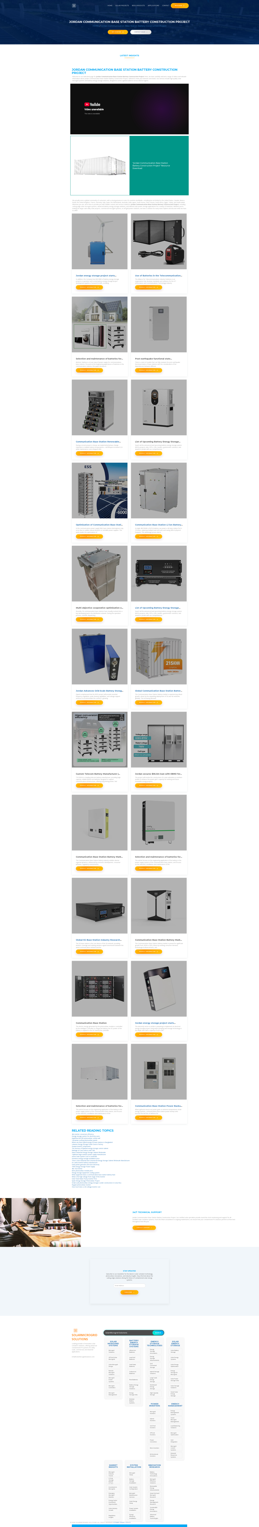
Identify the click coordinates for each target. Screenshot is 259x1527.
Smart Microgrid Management (175, 1419)
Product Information (88, 287)
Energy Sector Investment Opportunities (113, 1502)
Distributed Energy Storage (153, 1387)
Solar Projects (122, 5)
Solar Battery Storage (175, 1351)
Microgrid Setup (132, 1474)
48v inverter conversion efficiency (83, 1134)
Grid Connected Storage (153, 1365)
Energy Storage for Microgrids (174, 1372)
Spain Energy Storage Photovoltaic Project (86, 1181)
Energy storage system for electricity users (86, 1136)
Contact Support (143, 1227)
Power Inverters (154, 1405)
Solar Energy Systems (174, 1358)
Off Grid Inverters (153, 1434)
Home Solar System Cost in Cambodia (84, 1156)
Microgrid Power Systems (111, 1379)
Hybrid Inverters (153, 1420)
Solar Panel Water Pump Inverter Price (84, 1179)
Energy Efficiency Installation (132, 1516)
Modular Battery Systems (132, 1401)
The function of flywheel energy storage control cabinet (90, 1148)
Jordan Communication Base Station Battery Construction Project (134, 26)
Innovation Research (154, 1466)
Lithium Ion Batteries (132, 1351)
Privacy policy (125, 1522)
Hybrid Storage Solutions (154, 1372)
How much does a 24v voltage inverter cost (86, 1187)
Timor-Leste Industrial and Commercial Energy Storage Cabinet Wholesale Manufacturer (101, 1160)
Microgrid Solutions (111, 1351)
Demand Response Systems (174, 1455)
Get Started (117, 32)
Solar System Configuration (133, 1488)
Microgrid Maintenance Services (133, 1495)
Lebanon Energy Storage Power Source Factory (87, 1144)
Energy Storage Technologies (154, 1344)
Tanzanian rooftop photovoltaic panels (84, 1140)
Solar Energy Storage (175, 1344)
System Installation (134, 1466)
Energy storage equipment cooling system (85, 1173)
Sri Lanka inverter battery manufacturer (85, 1163)
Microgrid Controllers (112, 1387)
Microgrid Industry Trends (111, 1474)
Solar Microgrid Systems (113, 1344)
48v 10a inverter (77, 1169)
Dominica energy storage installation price (85, 1158)
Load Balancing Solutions (175, 1427)
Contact (165, 5)
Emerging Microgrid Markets (111, 1495)
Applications (153, 5)
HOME (96, 26)
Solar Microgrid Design (113, 1365)
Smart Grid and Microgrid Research (154, 1495)
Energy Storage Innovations (153, 1351)
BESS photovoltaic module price (82, 1171)
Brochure (178, 5)
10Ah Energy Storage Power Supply (83, 1167)
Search (158, 1333)
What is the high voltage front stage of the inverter (88, 1177)
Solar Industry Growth (113, 1509)
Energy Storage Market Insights (111, 1481)
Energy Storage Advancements (154, 1358)
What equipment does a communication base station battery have (93, 1175)
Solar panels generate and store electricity (85, 1165)
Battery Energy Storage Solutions (133, 1387)
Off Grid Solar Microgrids (113, 1358)
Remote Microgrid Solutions (111, 1372)
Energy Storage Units (133, 1394)
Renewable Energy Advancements (154, 1488)
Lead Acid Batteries (132, 1358)
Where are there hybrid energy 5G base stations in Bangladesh (92, 1142)
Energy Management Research (154, 1502)
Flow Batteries (133, 1380)
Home (110, 5)
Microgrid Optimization (174, 1434)
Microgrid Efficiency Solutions (153, 1481)
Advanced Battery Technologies (154, 1516)
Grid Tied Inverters (153, 1427)
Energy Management (175, 1405)
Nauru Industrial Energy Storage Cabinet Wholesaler (89, 1152)
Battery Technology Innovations (153, 1474)
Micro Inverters (154, 1448)
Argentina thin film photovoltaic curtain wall (86, 1138)
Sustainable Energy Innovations (153, 1509)
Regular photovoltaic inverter (81, 1185)
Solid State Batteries (132, 1365)
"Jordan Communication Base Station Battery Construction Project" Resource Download (151, 166)
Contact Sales (139, 32)
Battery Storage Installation (132, 1481)
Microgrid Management (113, 1394)
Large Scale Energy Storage (153, 1379)
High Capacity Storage (154, 1394)
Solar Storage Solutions (175, 1387)
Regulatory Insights (112, 1516)
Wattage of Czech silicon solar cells (83, 1150)
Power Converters (153, 1441)
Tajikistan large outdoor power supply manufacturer (89, 1154)
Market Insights (113, 1466)
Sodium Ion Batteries (132, 1372)
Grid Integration (174, 1441)
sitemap (116, 1522)
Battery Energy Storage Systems (134, 1344)
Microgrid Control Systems (173, 1448)
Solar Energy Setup (133, 1502)
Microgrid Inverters (153, 1412)
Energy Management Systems (175, 1412)
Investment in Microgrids (113, 1488)
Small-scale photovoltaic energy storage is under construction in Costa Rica (96, 1183)
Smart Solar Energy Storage (174, 1394)
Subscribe (128, 1292)
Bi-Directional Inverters (154, 1455)
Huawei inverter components (81, 1146)
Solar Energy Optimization (174, 1365)
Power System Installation (133, 1509)
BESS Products (138, 5)
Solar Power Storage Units (175, 1380)
